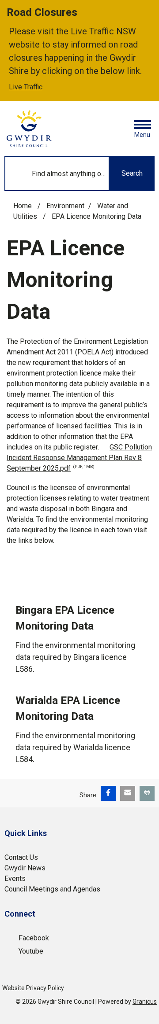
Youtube (31, 951)
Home (22, 206)
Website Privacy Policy (33, 987)
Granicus (144, 1001)
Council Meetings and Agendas (52, 889)
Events (15, 878)
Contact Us (21, 857)
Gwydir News (24, 868)
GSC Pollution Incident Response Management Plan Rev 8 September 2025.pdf (79, 457)
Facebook (34, 938)
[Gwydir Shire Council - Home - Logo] (29, 128)
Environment (65, 206)
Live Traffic (25, 87)
